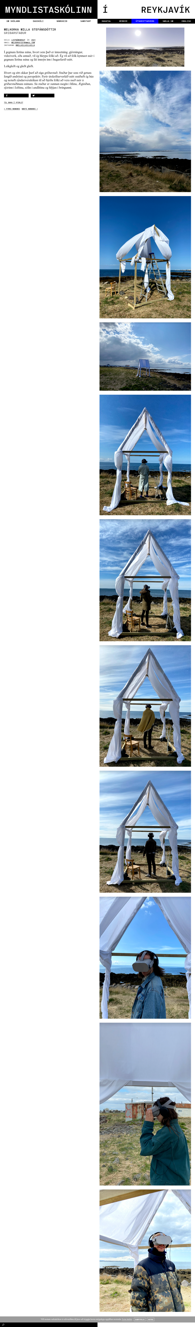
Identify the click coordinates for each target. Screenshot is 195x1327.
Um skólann (13, 21)
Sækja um (168, 21)
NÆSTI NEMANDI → (30, 109)
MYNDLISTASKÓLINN (48, 9)
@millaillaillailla (25, 45)
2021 (33, 40)
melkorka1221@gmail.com (23, 42)
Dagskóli (38, 21)
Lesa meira (127, 1319)
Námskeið (62, 21)
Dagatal (106, 21)
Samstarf (85, 21)
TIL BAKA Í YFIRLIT (13, 102)
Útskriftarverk (145, 21)
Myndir (123, 21)
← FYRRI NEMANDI (12, 109)
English (186, 21)
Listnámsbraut (18, 40)
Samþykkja (139, 1319)
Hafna (150, 1319)
